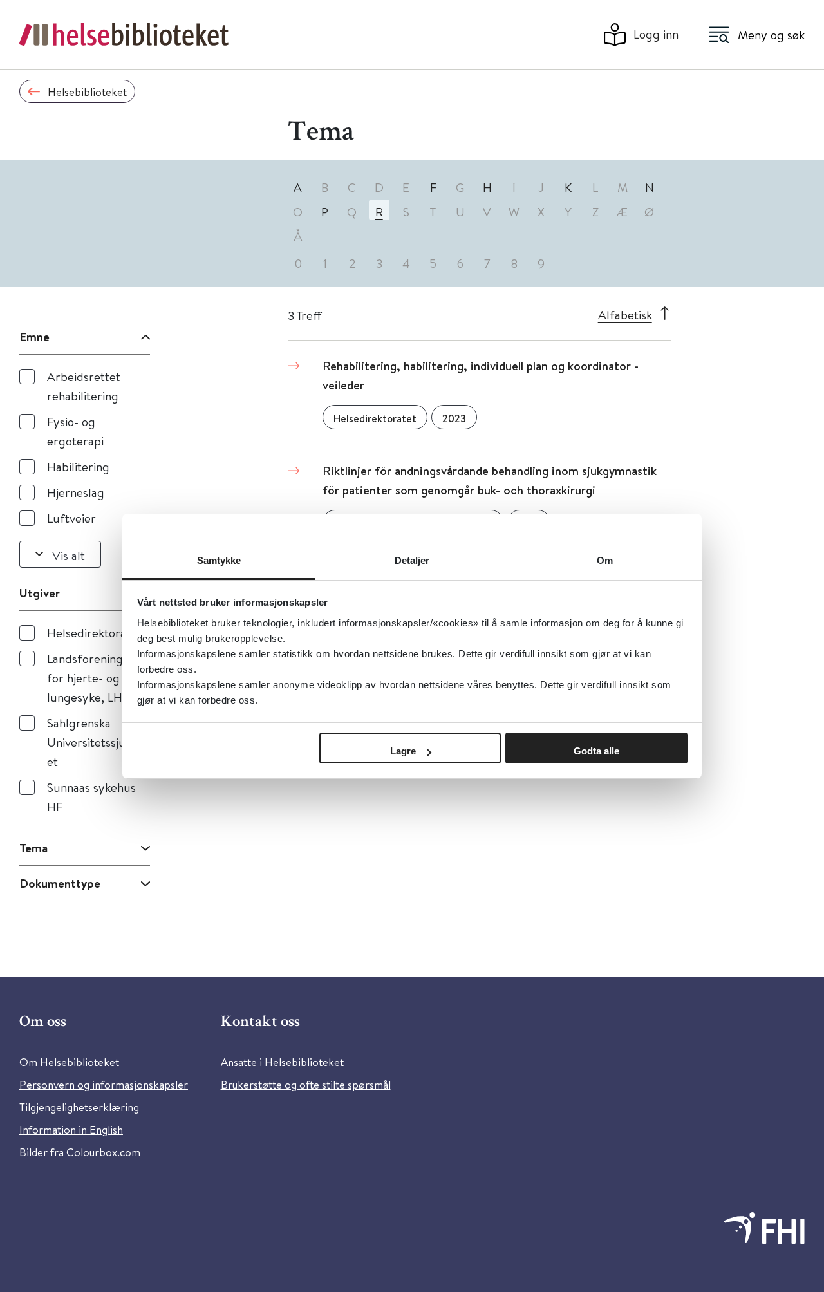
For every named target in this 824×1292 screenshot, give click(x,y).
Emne (34, 336)
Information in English (71, 1129)
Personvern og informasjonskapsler (103, 1084)
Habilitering (78, 466)
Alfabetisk (625, 314)
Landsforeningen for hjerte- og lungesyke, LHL (91, 677)
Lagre (403, 750)
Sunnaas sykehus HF (91, 796)
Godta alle (596, 750)
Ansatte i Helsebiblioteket (282, 1061)
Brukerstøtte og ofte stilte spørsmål (306, 1084)
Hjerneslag (75, 492)
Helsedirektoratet (94, 632)
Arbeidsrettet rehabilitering (83, 386)
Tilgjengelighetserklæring (79, 1107)
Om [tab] (605, 560)
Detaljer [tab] (412, 560)
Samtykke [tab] (219, 560)
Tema (33, 847)
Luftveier (71, 518)
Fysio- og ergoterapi (75, 431)
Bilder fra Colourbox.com (79, 1152)
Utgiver (39, 593)
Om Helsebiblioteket (69, 1061)
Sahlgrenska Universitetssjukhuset (98, 742)
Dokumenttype (59, 883)
